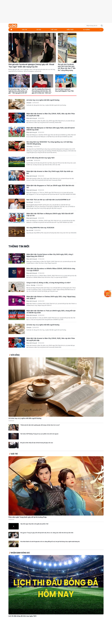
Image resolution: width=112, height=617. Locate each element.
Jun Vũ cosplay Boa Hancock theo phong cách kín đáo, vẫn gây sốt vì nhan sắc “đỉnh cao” (41, 91)
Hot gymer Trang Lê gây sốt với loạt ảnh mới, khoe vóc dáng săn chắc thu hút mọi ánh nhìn (46, 532)
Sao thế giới (29, 202)
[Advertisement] (56, 11)
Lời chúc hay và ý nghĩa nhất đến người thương (42, 100)
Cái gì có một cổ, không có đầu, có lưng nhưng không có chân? (48, 282)
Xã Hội (38, 29)
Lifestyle (28, 102)
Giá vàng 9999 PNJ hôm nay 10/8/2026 (40, 227)
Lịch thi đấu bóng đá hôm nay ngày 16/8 (40, 158)
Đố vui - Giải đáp (30, 285)
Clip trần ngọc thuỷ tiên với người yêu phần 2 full (34, 524)
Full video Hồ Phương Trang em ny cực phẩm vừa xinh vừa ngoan (39, 434)
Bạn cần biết (29, 230)
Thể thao (54, 29)
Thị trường (29, 146)
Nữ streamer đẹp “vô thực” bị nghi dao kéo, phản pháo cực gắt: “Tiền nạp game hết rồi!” (18, 91)
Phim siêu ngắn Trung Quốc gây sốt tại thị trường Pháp (27, 517)
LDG (16, 26)
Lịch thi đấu (29, 160)
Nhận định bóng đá (31, 118)
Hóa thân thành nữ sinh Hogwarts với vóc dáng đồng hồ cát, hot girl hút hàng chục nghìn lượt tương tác (50, 541)
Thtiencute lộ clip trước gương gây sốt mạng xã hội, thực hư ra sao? (40, 425)
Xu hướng (86, 29)
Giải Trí (24, 29)
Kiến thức (70, 29)
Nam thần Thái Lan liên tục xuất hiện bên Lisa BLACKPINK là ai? (48, 199)
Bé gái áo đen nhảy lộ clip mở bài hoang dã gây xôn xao (36, 442)
